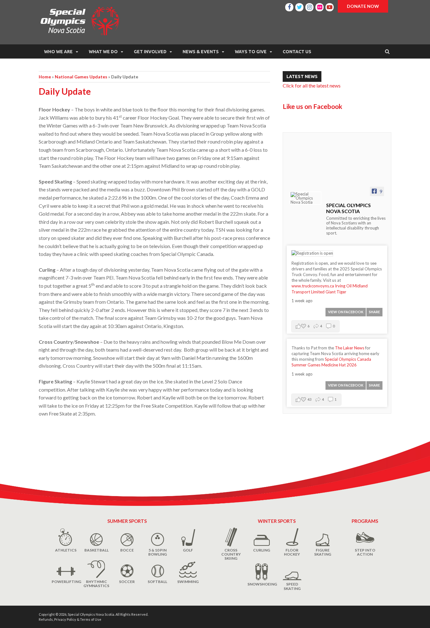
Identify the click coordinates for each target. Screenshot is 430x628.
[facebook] (289, 6)
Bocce (127, 550)
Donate (363, 6)
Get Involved (150, 51)
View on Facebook (345, 312)
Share (374, 312)
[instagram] (309, 6)
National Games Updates (81, 76)
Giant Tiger (335, 291)
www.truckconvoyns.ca (312, 285)
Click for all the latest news (312, 85)
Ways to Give (251, 51)
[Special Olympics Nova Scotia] (305, 198)
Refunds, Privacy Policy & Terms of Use (70, 619)
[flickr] (319, 6)
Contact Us (297, 51)
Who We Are (58, 51)
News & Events (201, 51)
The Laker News (349, 347)
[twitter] (299, 6)
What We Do (103, 51)
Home (45, 76)
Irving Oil (343, 285)
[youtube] (329, 6)
